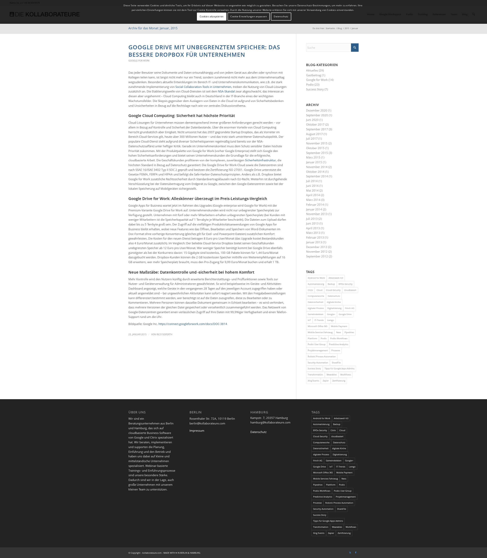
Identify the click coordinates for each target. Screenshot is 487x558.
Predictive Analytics (338, 344)
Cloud (319, 290)
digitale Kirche (334, 302)
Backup (331, 284)
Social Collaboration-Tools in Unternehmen (203, 87)
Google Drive (345, 314)
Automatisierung (316, 284)
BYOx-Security (346, 284)
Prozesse (335, 350)
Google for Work (139, 60)
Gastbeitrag (313, 75)
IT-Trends (319, 320)
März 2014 (313, 200)
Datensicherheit (315, 302)
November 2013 (317, 214)
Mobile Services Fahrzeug (320, 332)
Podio (310, 84)
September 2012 (317, 256)
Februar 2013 (315, 237)
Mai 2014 (312, 190)
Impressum (196, 430)
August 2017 (314, 134)
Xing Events (313, 380)
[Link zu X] (350, 552)
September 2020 (317, 115)
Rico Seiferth (164, 334)
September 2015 (317, 153)
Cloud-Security (333, 290)
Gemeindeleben (315, 314)
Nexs (338, 332)
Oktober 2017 (315, 124)
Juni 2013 (312, 223)
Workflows (345, 374)
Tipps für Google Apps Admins (339, 368)
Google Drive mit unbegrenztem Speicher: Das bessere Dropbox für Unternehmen (204, 50)
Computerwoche (316, 296)
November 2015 (317, 143)
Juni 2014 (312, 186)
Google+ (331, 314)
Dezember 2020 (316, 110)
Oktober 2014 (315, 172)
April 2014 (313, 195)
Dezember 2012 (316, 247)
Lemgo (330, 320)
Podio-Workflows (338, 338)
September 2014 (317, 176)
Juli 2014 (312, 181)
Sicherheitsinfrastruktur (260, 160)
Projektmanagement (318, 350)
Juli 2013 (312, 218)
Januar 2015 (314, 162)
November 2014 (317, 167)
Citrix (310, 290)
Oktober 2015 (315, 148)
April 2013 (313, 228)
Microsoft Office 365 (317, 326)
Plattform (312, 338)
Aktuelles (312, 70)
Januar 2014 (314, 209)
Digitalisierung (334, 308)
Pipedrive (349, 332)
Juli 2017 (312, 138)
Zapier (326, 380)
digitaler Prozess (316, 308)
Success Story (315, 89)
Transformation (315, 374)
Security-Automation (318, 362)
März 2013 (313, 233)
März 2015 (313, 157)
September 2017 (317, 129)
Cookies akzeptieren (211, 16)
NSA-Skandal (226, 91)
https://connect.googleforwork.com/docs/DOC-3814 (192, 324)
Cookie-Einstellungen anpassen (248, 16)
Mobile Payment (339, 326)
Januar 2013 (314, 242)
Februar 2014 (315, 204)
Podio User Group (316, 344)
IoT (309, 320)
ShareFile (336, 362)
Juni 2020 (312, 120)
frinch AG (349, 308)
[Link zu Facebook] (356, 552)
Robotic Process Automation (322, 356)
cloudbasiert (350, 290)
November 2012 (317, 251)
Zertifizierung (338, 380)
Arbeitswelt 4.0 (336, 277)
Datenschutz (334, 296)
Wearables (332, 374)
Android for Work (316, 277)
